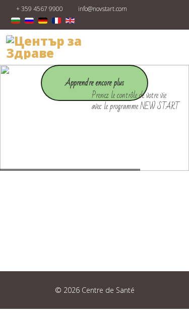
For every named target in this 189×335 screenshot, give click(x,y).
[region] (94, 118)
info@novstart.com (102, 9)
